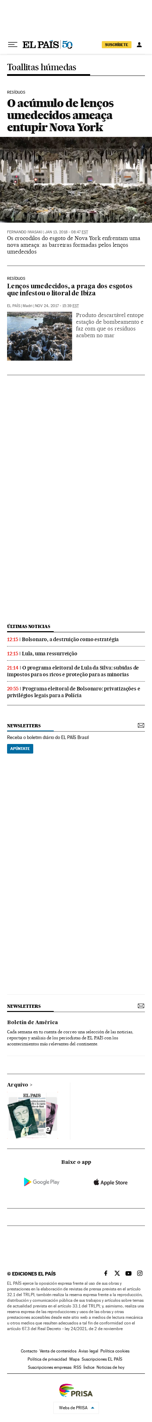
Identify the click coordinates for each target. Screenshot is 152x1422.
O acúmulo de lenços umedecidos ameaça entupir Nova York (60, 115)
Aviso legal (88, 1351)
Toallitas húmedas (41, 67)
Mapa (74, 1359)
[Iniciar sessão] (139, 44)
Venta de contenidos (58, 1351)
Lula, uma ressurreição (49, 653)
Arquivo (17, 1085)
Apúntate (20, 748)
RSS (77, 1367)
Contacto (29, 1351)
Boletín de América (32, 1022)
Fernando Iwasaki (24, 232)
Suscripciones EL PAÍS (102, 1359)
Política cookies (114, 1351)
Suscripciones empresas (49, 1367)
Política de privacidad (47, 1359)
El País (13, 306)
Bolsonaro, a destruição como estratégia (70, 639)
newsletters (23, 725)
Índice (88, 1367)
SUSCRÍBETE (116, 44)
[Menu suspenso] (12, 44)
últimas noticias (28, 626)
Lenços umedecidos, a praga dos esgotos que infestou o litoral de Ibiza (69, 290)
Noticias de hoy (110, 1367)
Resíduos (16, 92)
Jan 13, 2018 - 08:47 (66, 232)
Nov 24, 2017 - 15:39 (57, 306)
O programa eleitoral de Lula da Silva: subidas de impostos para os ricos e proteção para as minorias (73, 671)
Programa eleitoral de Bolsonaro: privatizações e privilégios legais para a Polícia (73, 692)
